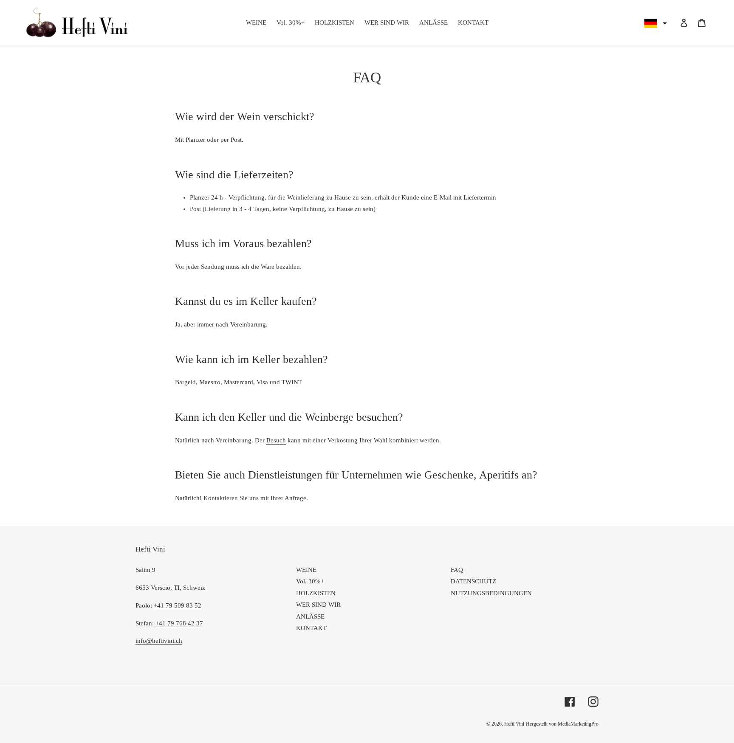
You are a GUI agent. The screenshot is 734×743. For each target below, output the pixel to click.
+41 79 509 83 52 (177, 605)
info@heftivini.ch (159, 640)
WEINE (306, 569)
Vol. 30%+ (310, 581)
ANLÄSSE (310, 616)
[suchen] (672, 22)
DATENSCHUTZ (473, 581)
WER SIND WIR (318, 604)
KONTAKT (311, 628)
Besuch (276, 440)
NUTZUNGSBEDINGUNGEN (491, 593)
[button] (654, 23)
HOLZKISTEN (316, 593)
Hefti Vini (514, 724)
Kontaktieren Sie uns (231, 498)
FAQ (457, 569)
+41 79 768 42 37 (179, 623)
